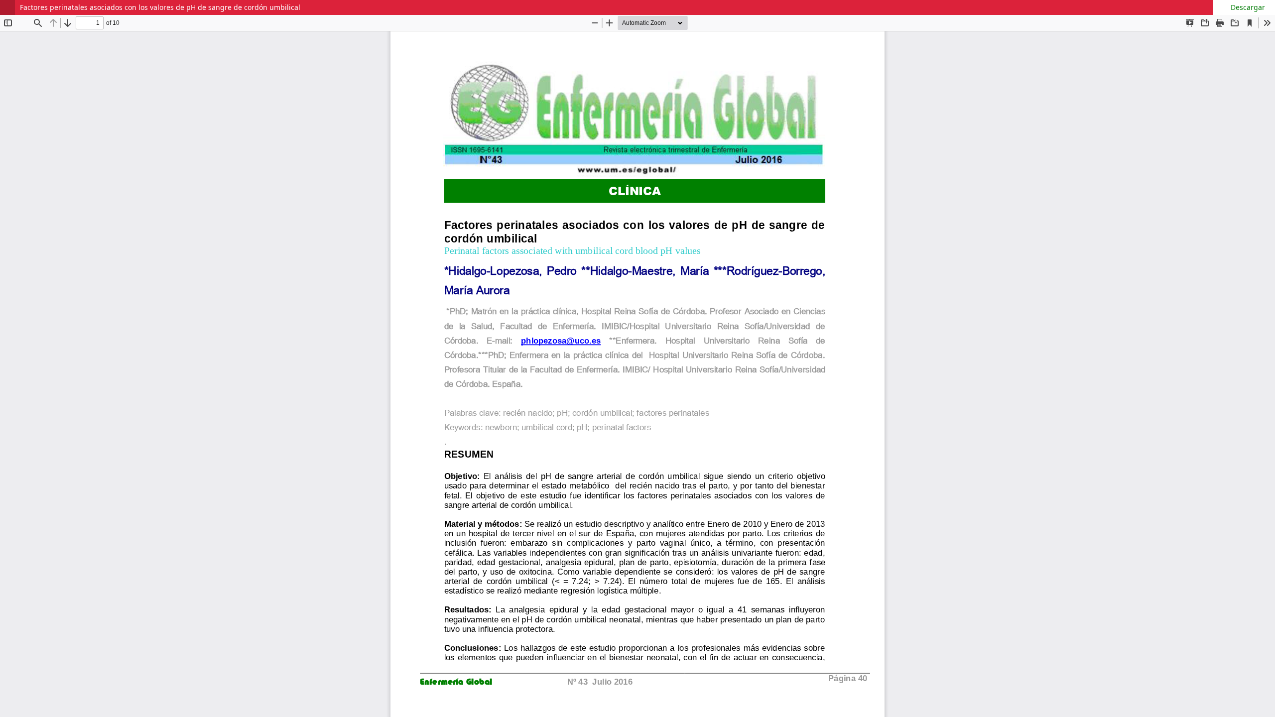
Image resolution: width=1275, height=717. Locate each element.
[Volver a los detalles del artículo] (7, 7)
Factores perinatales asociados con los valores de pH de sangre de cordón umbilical (160, 7)
